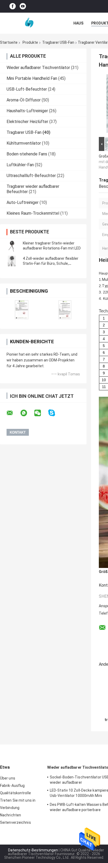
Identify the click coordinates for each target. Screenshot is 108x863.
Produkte (30, 42)
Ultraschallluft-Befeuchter (31, 175)
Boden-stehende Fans (27, 153)
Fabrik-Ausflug (12, 785)
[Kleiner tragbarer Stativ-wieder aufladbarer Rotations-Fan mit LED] (12, 245)
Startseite (9, 42)
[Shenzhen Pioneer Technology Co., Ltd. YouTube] (23, 6)
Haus (78, 23)
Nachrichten (10, 815)
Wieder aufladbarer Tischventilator (38, 67)
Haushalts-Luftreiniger (27, 110)
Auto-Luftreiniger (23, 202)
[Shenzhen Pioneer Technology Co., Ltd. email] (13, 413)
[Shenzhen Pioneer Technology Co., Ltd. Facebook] (12, 6)
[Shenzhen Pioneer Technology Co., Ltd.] (29, 23)
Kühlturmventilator (24, 143)
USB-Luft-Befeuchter (27, 89)
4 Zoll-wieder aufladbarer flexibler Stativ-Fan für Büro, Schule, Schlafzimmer (50, 263)
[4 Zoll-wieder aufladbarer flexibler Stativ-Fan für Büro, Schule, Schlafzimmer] (12, 261)
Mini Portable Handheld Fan (32, 78)
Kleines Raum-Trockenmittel (33, 213)
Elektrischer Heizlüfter (27, 121)
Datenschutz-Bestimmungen (33, 850)
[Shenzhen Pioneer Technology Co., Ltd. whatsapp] (27, 413)
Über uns (7, 778)
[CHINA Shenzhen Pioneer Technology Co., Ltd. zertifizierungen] (21, 309)
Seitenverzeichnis (15, 822)
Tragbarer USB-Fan (58, 42)
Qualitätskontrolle (15, 793)
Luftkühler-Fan (20, 164)
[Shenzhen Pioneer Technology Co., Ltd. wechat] (40, 413)
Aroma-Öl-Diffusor (24, 99)
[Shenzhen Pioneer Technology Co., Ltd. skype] (55, 413)
